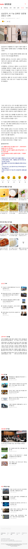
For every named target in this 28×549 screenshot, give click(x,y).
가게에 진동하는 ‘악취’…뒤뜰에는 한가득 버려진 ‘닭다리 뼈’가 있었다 (14, 160)
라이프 (22, 7)
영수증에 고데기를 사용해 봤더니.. (4, 235)
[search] (25, 4)
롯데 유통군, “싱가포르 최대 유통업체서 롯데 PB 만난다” (14, 164)
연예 (14, 7)
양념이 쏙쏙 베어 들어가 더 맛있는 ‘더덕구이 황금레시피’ (4, 249)
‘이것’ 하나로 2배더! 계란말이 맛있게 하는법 (4, 212)
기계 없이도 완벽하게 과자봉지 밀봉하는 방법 (13, 235)
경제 (18, 7)
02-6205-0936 (4, 546)
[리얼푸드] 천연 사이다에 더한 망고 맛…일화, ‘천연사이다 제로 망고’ (4, 199)
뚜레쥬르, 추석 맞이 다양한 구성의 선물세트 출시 (13, 158)
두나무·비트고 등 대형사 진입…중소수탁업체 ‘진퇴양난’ (13, 448)
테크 (2, 450)
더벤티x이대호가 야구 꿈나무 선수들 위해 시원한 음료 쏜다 (14, 170)
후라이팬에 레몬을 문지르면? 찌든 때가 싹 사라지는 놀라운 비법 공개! (13, 199)
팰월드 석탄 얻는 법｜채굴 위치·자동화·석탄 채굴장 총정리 (23, 249)
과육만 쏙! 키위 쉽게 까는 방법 (13, 212)
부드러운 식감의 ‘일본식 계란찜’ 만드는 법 (23, 199)
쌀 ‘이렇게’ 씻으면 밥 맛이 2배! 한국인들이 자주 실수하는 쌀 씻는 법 (13, 249)
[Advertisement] (14, 93)
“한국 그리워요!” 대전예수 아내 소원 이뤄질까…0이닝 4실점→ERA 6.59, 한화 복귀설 (18, 390)
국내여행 (4, 290)
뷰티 (11, 7)
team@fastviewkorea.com (18, 546)
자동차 (4, 296)
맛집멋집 (10, 398)
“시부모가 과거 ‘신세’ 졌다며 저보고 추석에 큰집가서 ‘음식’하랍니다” (14, 167)
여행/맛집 (6, 7)
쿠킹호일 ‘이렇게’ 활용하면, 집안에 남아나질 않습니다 (23, 212)
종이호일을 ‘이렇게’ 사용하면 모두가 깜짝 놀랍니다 (23, 235)
